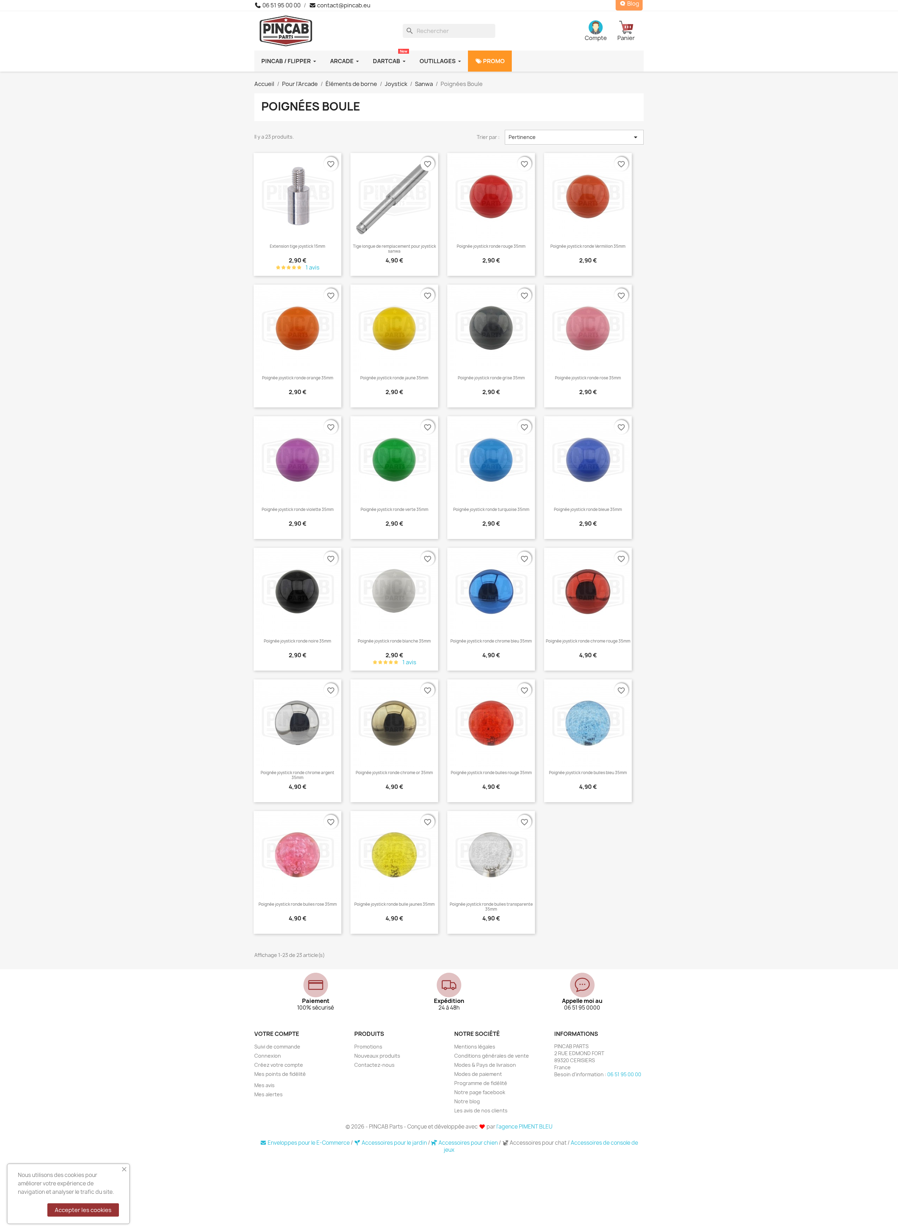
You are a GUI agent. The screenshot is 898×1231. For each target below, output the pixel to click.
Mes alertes (268, 1094)
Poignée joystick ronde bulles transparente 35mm (491, 906)
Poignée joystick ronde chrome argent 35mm (297, 775)
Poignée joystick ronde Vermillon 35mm (587, 246)
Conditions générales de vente (491, 1055)
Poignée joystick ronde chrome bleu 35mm (491, 641)
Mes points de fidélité (280, 1074)
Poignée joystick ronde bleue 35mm (588, 509)
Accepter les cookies (83, 1210)
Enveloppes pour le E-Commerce (309, 1142)
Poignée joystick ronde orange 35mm (297, 378)
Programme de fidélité (480, 1083)
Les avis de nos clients (481, 1110)
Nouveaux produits (377, 1055)
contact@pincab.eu (343, 5)
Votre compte (276, 1034)
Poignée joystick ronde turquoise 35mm (491, 509)
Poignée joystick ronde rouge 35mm (491, 246)
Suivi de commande (277, 1046)
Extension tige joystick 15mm (297, 246)
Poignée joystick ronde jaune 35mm (394, 378)
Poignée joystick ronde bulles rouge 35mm (491, 773)
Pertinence (574, 137)
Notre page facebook (479, 1092)
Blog (632, 3)
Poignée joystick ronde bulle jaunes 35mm (394, 904)
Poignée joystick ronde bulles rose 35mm (298, 904)
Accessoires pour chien (468, 1142)
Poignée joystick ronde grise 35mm (491, 378)
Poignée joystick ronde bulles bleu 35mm (588, 773)
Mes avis (264, 1085)
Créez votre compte (278, 1065)
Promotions (368, 1046)
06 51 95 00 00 (281, 5)
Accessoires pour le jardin (394, 1142)
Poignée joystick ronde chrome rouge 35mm (588, 641)
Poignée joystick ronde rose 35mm (588, 378)
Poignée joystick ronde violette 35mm (298, 509)
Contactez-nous (374, 1065)
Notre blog (467, 1101)
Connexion (267, 1055)
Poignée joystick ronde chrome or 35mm (394, 773)
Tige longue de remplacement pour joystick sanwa (394, 249)
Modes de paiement (478, 1074)
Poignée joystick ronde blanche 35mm (394, 641)
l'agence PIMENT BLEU (524, 1126)
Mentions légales (474, 1046)
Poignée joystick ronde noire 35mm (297, 641)
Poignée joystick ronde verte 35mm (394, 509)
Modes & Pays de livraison (485, 1065)
